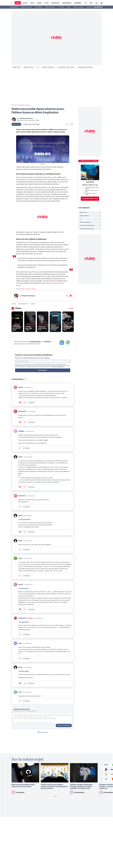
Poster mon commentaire (63, 725)
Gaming (28, 105)
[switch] (96, 3)
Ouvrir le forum (44, 732)
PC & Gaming (38, 7)
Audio (68, 7)
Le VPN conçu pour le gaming (88, 161)
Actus (25, 3)
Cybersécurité (14, 7)
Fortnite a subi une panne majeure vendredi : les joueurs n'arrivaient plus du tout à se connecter (54, 786)
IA (38, 67)
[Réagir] (66, 124)
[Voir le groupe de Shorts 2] (43, 334)
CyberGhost (90, 182)
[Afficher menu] (11, 3)
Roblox (50, 177)
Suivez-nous (16, 124)
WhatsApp (47, 341)
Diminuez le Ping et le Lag (90, 185)
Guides (39, 3)
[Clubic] (18, 3)
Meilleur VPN (16, 67)
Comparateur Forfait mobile (66, 67)
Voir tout (71, 308)
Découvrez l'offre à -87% (90, 198)
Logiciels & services (26, 7)
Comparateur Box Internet (85, 67)
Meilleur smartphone (48, 67)
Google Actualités (35, 341)
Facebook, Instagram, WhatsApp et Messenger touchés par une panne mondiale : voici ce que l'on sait (81, 786)
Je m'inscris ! (42, 370)
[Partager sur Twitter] (109, 835)
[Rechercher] (86, 3)
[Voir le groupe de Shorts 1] (41, 334)
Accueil (14, 105)
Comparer (77, 3)
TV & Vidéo (61, 7)
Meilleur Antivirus (29, 67)
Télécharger (66, 3)
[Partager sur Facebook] (109, 830)
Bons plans (55, 3)
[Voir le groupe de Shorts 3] (44, 334)
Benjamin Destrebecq (26, 118)
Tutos (46, 3)
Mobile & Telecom (50, 7)
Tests (32, 3)
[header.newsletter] (91, 3)
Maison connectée (78, 7)
